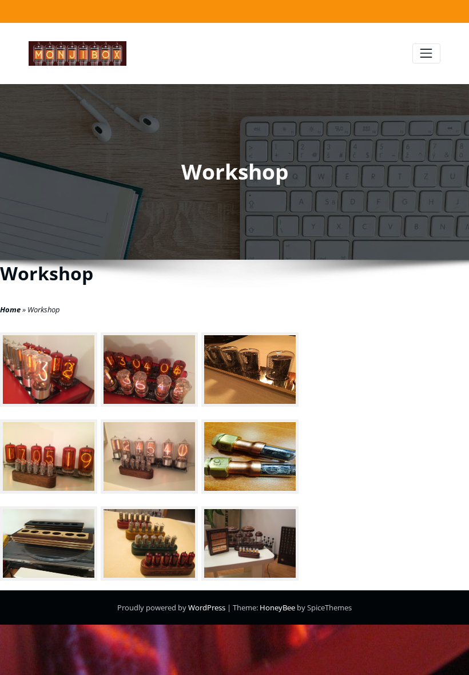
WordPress (207, 607)
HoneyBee (277, 607)
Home (10, 309)
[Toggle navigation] (426, 53)
